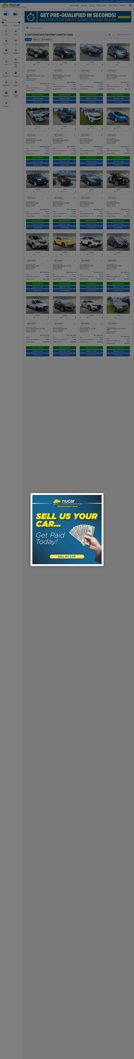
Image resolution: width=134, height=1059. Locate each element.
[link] (102, 494)
